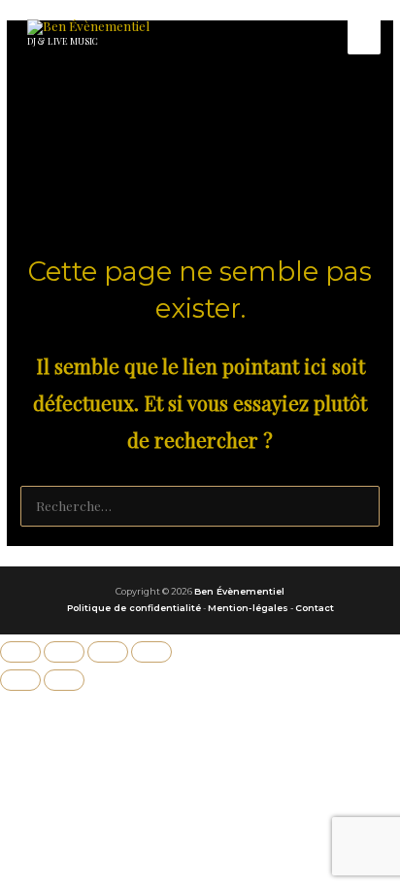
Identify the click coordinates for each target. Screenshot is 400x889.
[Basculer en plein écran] (64, 652)
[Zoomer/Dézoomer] (20, 652)
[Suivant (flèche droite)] (64, 680)
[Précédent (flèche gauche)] (20, 680)
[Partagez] (107, 652)
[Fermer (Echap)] (151, 652)
